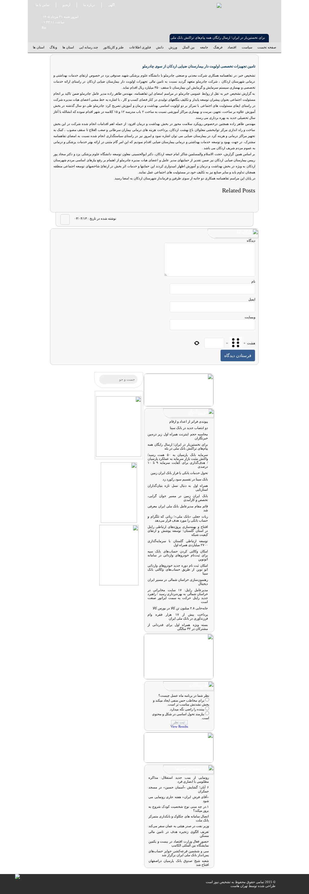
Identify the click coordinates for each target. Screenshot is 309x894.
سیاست (247, 47)
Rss (41, 27)
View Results (179, 726)
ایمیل (251, 299)
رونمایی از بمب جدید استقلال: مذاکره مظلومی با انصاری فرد (178, 779)
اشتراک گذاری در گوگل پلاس (221, 219)
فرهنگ (217, 47)
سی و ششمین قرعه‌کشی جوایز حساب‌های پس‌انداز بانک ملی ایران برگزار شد (178, 853)
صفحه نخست (266, 47)
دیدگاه (251, 240)
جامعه (204, 47)
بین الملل (188, 47)
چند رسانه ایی (88, 47)
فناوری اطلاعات (140, 47)
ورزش (173, 47)
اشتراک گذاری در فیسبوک (244, 219)
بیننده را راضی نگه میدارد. (186, 709)
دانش (160, 47)
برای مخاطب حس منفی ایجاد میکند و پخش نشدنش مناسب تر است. (181, 702)
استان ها (68, 47)
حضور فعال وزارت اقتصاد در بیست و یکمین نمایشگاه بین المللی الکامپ (178, 843)
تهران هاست (239, 886)
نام (253, 281)
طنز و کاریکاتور (113, 47)
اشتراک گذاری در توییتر (232, 219)
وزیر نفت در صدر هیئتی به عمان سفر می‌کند (178, 826)
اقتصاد (232, 47)
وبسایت (250, 317)
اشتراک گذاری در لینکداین (210, 219)
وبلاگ (53, 47)
